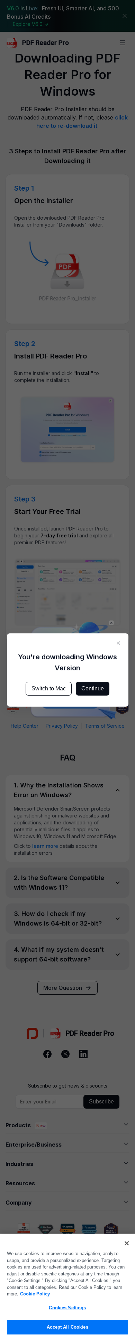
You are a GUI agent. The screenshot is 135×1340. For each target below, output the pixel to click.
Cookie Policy (35, 1293)
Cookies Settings (67, 1307)
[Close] (126, 1243)
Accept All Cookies (67, 1327)
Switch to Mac (49, 688)
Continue (92, 688)
